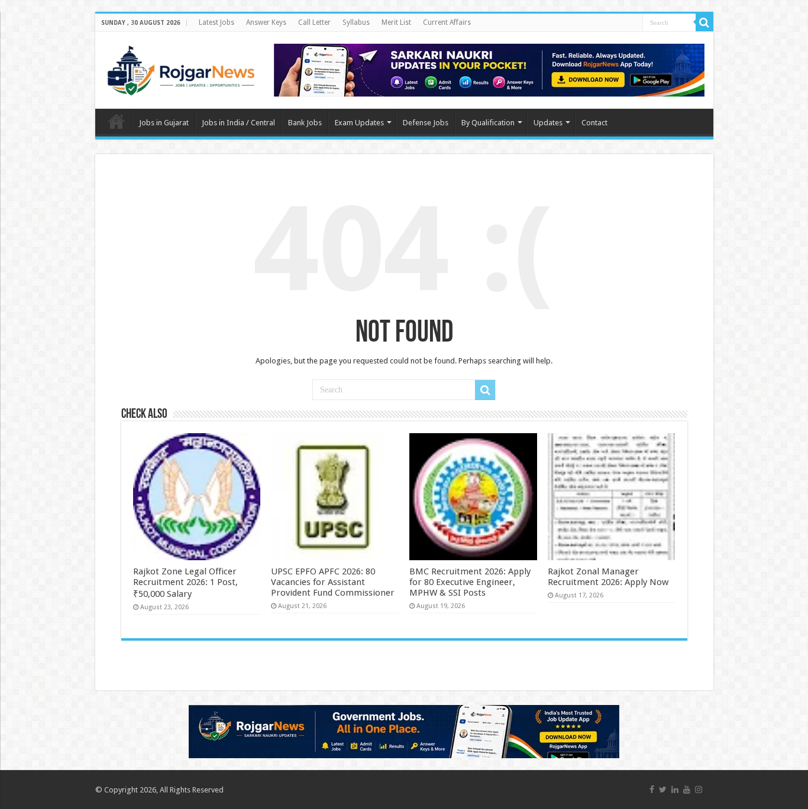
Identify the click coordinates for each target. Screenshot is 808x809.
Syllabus (356, 22)
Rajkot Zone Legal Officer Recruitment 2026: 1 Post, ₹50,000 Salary (185, 582)
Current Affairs (447, 22)
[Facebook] (651, 789)
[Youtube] (686, 789)
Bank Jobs (305, 122)
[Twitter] (663, 789)
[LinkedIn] (675, 789)
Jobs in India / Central (238, 122)
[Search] (704, 22)
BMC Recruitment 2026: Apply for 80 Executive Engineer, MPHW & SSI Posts (470, 582)
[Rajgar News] (181, 68)
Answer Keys (266, 22)
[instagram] (698, 789)
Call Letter (314, 22)
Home (116, 121)
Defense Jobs (425, 122)
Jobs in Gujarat (164, 122)
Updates (548, 122)
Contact (594, 122)
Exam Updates (359, 122)
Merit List (396, 22)
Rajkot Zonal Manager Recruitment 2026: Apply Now (608, 576)
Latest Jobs (216, 22)
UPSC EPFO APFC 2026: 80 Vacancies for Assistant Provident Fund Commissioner (333, 582)
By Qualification (488, 122)
